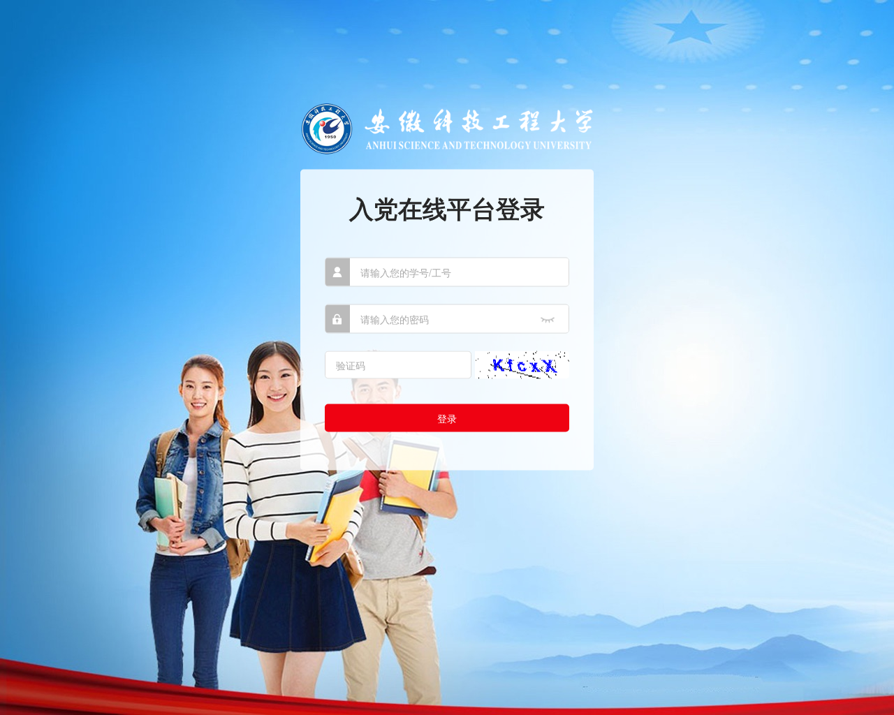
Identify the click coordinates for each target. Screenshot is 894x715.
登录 (447, 418)
